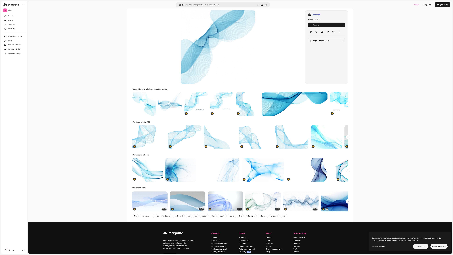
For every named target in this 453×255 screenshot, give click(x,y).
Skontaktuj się (300, 233)
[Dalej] (348, 104)
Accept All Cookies (439, 246)
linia (240, 216)
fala (135, 216)
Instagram (297, 240)
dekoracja (263, 216)
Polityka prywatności (247, 249)
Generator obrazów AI (219, 243)
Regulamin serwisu (246, 246)
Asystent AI (215, 240)
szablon (204, 216)
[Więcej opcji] (339, 31)
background (179, 216)
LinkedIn (297, 246)
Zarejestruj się (442, 5)
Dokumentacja (244, 240)
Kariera (268, 246)
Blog (268, 252)
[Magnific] (173, 233)
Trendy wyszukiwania (274, 249)
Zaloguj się (427, 5)
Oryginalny (197, 15)
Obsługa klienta (299, 237)
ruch (284, 216)
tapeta (232, 216)
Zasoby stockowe (218, 252)
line (189, 216)
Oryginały (244, 252)
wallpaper (274, 216)
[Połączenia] (5, 250)
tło (196, 216)
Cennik (416, 5)
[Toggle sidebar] (23, 5)
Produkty (215, 233)
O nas (268, 240)
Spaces (214, 237)
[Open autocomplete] (179, 5)
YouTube (297, 243)
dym (213, 216)
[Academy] (9, 250)
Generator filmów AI (218, 246)
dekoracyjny (251, 216)
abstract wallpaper (163, 216)
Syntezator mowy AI (219, 249)
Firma (268, 233)
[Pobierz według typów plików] (342, 25)
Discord (296, 252)
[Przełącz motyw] (14, 250)
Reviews (269, 243)
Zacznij (242, 233)
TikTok (296, 249)
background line (147, 216)
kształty (222, 216)
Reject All (421, 246)
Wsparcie (242, 243)
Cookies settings (378, 246)
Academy (242, 237)
